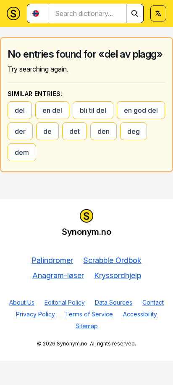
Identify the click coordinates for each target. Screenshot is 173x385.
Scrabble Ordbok (112, 260)
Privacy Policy (35, 314)
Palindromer (52, 260)
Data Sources (113, 302)
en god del (141, 110)
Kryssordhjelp (117, 275)
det (74, 131)
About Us (21, 302)
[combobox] (96, 13)
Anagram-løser (58, 275)
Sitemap (87, 325)
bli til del (93, 110)
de (47, 131)
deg (133, 131)
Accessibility (140, 314)
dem (22, 152)
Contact (153, 302)
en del (52, 110)
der (20, 131)
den (103, 131)
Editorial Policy (65, 302)
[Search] (135, 13)
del (20, 110)
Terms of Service (89, 314)
